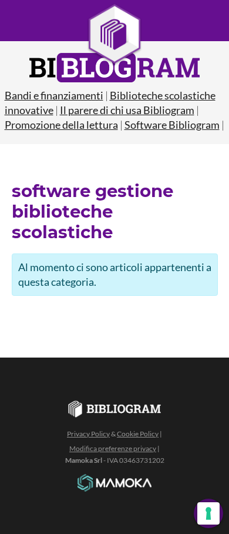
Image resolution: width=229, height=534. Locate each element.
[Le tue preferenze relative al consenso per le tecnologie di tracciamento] (208, 513)
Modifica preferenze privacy (112, 448)
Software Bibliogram (172, 124)
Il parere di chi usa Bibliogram (127, 110)
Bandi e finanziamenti (54, 95)
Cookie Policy (138, 433)
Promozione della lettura (61, 124)
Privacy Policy (88, 433)
